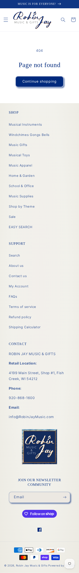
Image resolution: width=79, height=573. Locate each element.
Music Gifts (18, 145)
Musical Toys (19, 155)
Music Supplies (21, 196)
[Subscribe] (65, 497)
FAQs (13, 297)
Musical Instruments (25, 125)
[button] (6, 20)
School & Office (21, 186)
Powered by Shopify (61, 565)
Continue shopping (39, 81)
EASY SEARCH (20, 227)
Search (14, 255)
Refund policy (20, 317)
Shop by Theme (22, 206)
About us (16, 266)
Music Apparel (20, 165)
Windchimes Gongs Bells (29, 135)
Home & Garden (22, 176)
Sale (12, 217)
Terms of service (22, 307)
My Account (18, 286)
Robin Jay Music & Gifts (32, 565)
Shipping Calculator (25, 327)
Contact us (18, 276)
